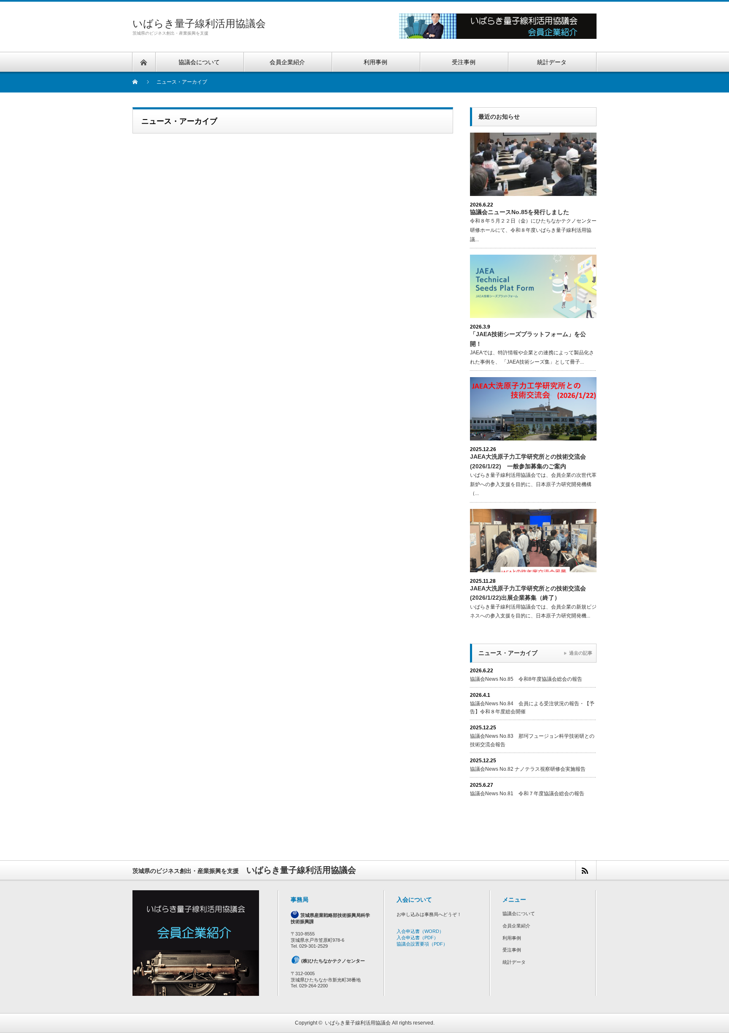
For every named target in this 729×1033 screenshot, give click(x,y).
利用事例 (511, 938)
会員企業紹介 (516, 925)
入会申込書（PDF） (417, 937)
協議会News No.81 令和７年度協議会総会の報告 (527, 793)
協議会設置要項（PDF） (422, 943)
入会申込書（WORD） (420, 931)
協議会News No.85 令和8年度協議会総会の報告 (526, 679)
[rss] (585, 870)
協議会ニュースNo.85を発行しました (519, 212)
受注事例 (511, 949)
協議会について (518, 913)
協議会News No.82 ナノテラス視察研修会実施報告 (528, 769)
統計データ (514, 962)
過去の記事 (580, 652)
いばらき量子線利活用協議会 (199, 23)
